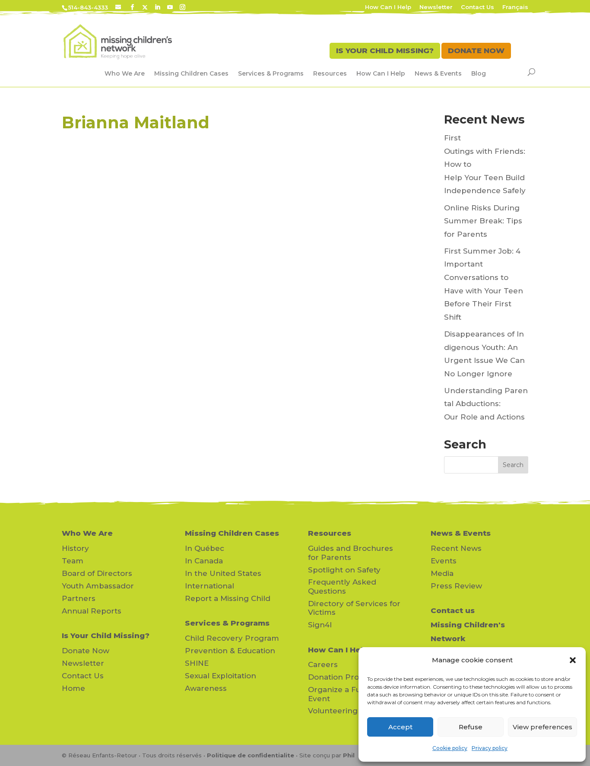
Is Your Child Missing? (105, 635)
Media (442, 573)
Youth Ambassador (98, 586)
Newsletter (436, 7)
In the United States (223, 573)
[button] (572, 660)
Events (444, 560)
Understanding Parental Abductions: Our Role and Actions (486, 403)
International (209, 586)
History (75, 548)
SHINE (197, 663)
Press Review (456, 586)
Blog (478, 73)
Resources (330, 73)
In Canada (204, 560)
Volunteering (333, 710)
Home (73, 688)
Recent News (456, 548)
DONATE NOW (476, 50)
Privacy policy (490, 748)
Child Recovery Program (232, 638)
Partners (78, 598)
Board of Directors (97, 573)
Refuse (470, 727)
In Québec (204, 548)
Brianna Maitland (135, 122)
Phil (349, 755)
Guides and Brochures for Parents (350, 552)
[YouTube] (170, 7)
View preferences (542, 727)
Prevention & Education (230, 650)
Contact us (453, 610)
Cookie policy (449, 748)
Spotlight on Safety (344, 570)
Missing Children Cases (191, 73)
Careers (323, 664)
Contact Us (477, 7)
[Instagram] (182, 7)
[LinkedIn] (157, 7)
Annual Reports (91, 611)
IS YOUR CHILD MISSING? (385, 50)
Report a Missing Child (227, 598)
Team (72, 560)
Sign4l (320, 624)
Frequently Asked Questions (342, 586)
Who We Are (125, 73)
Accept (400, 727)
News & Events (438, 73)
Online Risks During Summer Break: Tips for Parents (483, 220)
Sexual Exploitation (220, 675)
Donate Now (85, 650)
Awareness (206, 688)
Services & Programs (271, 73)
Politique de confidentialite (250, 755)
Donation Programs (345, 677)
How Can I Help (388, 7)
